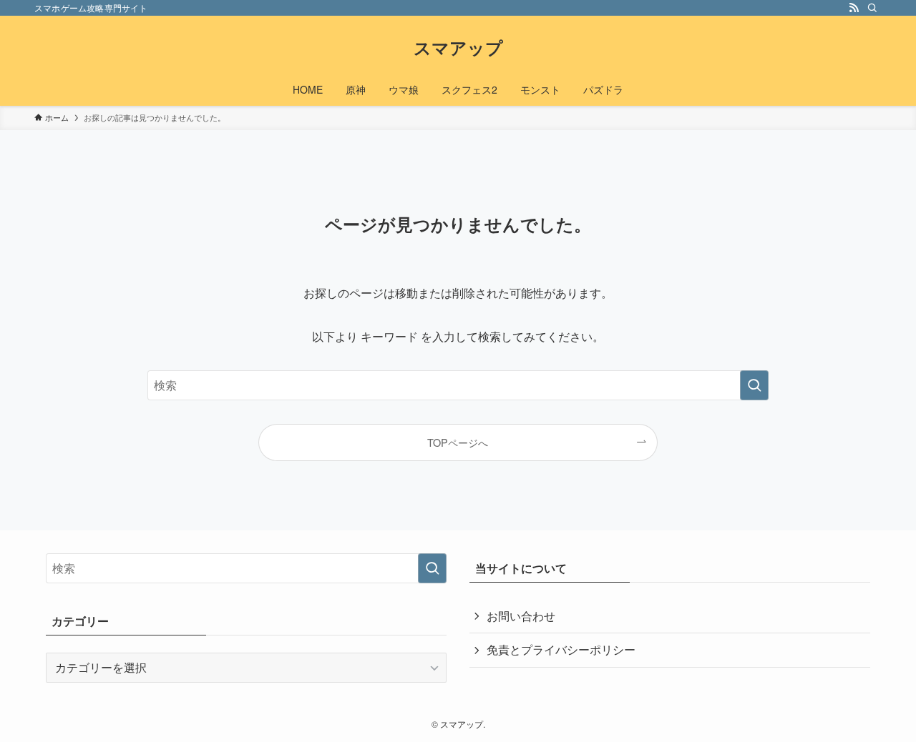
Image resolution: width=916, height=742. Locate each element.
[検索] (872, 8)
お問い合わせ (521, 616)
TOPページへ (457, 442)
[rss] (853, 8)
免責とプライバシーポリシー (561, 649)
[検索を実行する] (754, 385)
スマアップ (458, 47)
